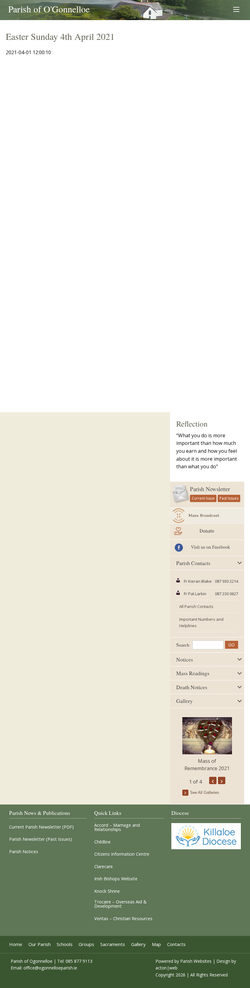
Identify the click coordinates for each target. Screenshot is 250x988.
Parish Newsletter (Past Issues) (40, 839)
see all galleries (204, 792)
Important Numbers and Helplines (201, 622)
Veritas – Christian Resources (123, 918)
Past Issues (229, 498)
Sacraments (112, 944)
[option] (207, 744)
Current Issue (203, 498)
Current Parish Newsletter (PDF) (41, 827)
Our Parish (39, 944)
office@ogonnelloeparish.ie (50, 968)
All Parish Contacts (196, 606)
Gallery (138, 944)
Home (15, 944)
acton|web (166, 968)
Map (156, 944)
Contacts (176, 944)
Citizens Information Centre (121, 854)
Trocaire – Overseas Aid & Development (120, 904)
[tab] (207, 563)
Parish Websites (196, 961)
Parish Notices (23, 852)
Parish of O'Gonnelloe (49, 9)
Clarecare (103, 866)
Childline (102, 842)
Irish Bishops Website (116, 879)
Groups (86, 944)
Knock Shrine (107, 891)
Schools (65, 944)
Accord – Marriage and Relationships (117, 827)
